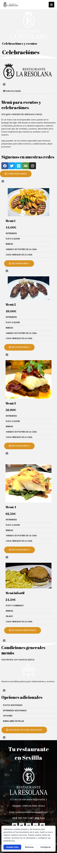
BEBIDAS (9, 244)
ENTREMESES (11, 233)
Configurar (45, 847)
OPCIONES (7, 715)
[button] (28, 91)
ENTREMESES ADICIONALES (15, 710)
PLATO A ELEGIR (13, 238)
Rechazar (29, 847)
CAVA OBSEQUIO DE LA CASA (19, 254)
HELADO (9, 616)
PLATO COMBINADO (15, 605)
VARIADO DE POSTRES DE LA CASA (21, 249)
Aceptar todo (12, 847)
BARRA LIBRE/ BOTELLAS (13, 721)
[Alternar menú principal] (51, 4)
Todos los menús (13, 91)
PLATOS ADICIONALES (12, 705)
